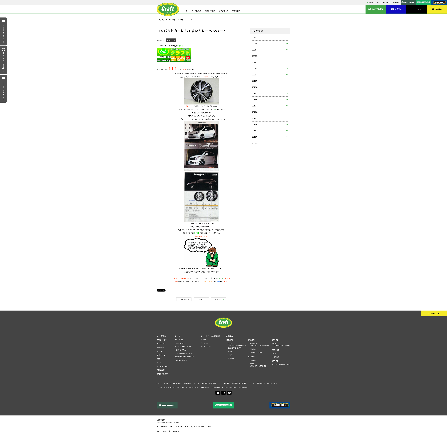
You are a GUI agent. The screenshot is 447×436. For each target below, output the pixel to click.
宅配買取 (243, 383)
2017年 (254, 93)
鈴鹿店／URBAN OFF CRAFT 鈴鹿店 (258, 365)
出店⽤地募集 (216, 387)
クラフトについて (162, 366)
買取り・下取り (210, 11)
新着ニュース (171, 40)
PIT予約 (251, 383)
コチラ (215, 109)
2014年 (254, 112)
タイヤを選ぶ (196, 11)
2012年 (254, 124)
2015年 (254, 106)
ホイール (205, 343)
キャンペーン (161, 355)
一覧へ (201, 299)
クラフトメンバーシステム (176, 387)
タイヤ (204, 340)
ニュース (164, 20)
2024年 (254, 50)
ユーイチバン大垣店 (256, 352)
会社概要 (205, 383)
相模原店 (276, 357)
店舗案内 (438, 9)
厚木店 (275, 353)
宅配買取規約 (243, 387)
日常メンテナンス (181, 350)
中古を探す (236, 11)
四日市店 (253, 360)
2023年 (254, 56)
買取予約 (259, 383)
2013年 (254, 118)
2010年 (254, 137)
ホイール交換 (180, 343)
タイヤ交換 (179, 340)
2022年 (254, 62)
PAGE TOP (435, 313)
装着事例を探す (377, 9)
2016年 (254, 99)
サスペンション (206, 346)
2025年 (254, 43)
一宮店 (230, 355)
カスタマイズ (223, 11)
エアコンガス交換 (181, 360)
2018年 (254, 87)
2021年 (254, 68)
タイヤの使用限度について (184, 353)
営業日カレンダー (374, 2)
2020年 (254, 75)
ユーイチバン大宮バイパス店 (281, 365)
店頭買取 (235, 383)
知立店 (230, 351)
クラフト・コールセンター (272, 383)
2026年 (254, 37)
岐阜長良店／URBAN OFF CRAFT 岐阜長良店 (259, 344)
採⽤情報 (396, 2)
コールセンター (417, 9)
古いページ (218, 299)
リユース (160, 362)
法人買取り (386, 2)
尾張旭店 (231, 358)
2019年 (254, 81)
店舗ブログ (160, 370)
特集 (158, 359)
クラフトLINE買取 (224, 383)
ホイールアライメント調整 (184, 346)
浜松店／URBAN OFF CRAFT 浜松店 (281, 344)
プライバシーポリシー (229, 387)
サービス (177, 336)
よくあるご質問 (162, 387)
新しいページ (185, 299)
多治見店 (253, 349)
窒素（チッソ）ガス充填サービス (185, 357)
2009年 (254, 143)
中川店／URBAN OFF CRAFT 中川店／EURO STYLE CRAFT (237, 345)
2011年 (254, 131)
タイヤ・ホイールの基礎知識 (210, 336)
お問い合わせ (205, 387)
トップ (185, 11)
